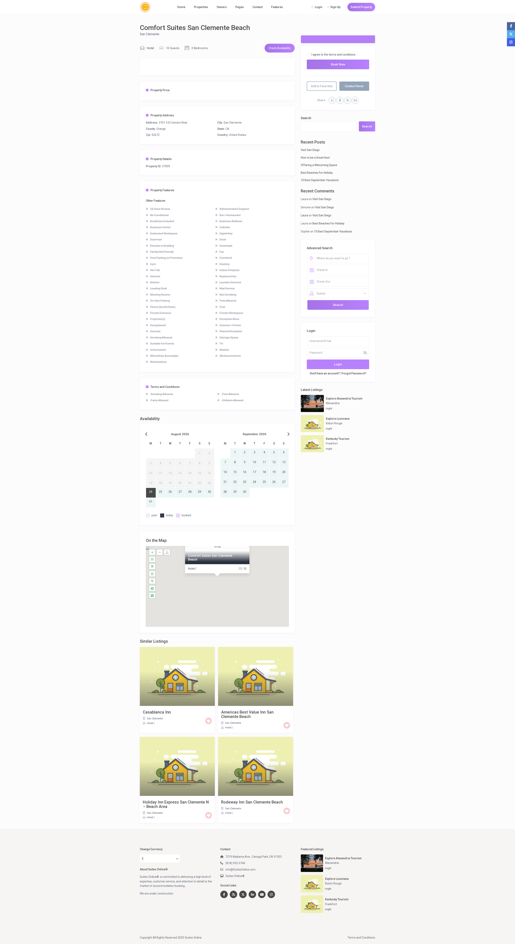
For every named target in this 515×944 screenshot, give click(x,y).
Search (306, 118)
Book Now (338, 64)
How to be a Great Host (315, 157)
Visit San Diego (310, 150)
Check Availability (280, 48)
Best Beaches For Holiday (317, 172)
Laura (304, 215)
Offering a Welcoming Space (319, 165)
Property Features (162, 190)
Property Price (160, 90)
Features (277, 7)
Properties (201, 7)
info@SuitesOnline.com (240, 869)
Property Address (162, 115)
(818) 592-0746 (235, 863)
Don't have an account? (325, 373)
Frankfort (332, 443)
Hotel (150, 48)
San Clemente (149, 34)
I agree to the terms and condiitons (333, 54)
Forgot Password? (354, 373)
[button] (217, 581)
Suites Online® (235, 876)
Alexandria (333, 403)
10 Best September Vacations (320, 180)
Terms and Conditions (165, 386)
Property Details (161, 159)
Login (338, 364)
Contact (257, 7)
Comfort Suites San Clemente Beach (210, 557)
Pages (239, 7)
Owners (222, 7)
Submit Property (361, 7)
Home (181, 7)
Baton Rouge (334, 423)
